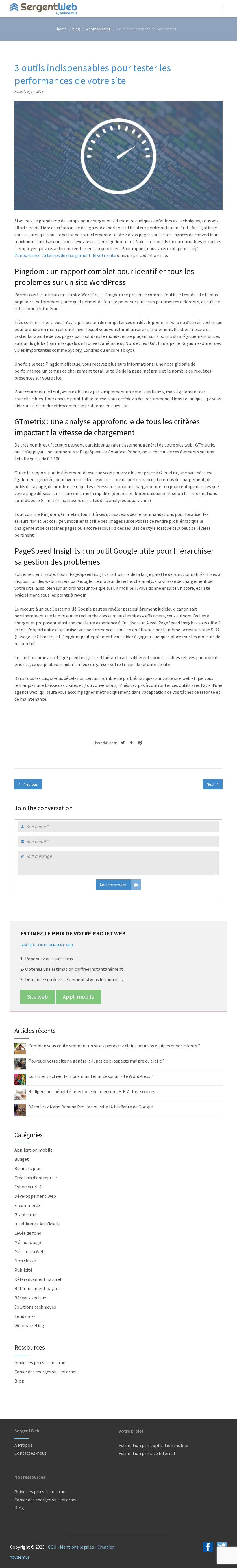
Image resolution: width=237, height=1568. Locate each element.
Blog (19, 1381)
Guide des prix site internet (40, 1362)
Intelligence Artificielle (37, 1224)
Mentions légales (77, 1547)
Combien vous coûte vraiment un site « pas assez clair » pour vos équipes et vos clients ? (114, 1045)
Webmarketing (98, 28)
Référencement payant (37, 1288)
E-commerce (27, 1205)
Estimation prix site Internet (147, 1453)
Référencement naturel (37, 1279)
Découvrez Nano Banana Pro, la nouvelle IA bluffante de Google (90, 1107)
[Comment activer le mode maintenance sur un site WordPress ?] (20, 1079)
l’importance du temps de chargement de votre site (65, 255)
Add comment (113, 885)
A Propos (23, 1445)
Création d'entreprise (35, 1177)
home (62, 28)
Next (211, 784)
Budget (21, 1159)
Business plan (28, 1168)
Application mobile (33, 1150)
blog (76, 28)
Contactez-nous (30, 1453)
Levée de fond (27, 1233)
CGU (52, 1547)
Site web (37, 996)
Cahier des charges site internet (45, 1371)
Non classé (25, 1261)
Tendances (25, 1316)
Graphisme (25, 1214)
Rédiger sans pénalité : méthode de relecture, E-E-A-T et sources (91, 1091)
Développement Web (35, 1196)
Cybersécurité (28, 1187)
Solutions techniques (35, 1307)
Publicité (23, 1270)
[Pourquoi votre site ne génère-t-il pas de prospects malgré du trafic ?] (20, 1063)
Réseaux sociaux (30, 1298)
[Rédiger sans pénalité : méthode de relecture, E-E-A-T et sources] (20, 1094)
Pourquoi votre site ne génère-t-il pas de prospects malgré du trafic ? (96, 1061)
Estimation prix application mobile (153, 1445)
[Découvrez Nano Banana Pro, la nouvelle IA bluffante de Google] (20, 1109)
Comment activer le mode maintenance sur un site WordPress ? (90, 1076)
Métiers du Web (29, 1251)
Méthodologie (28, 1242)
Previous (30, 784)
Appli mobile (78, 996)
